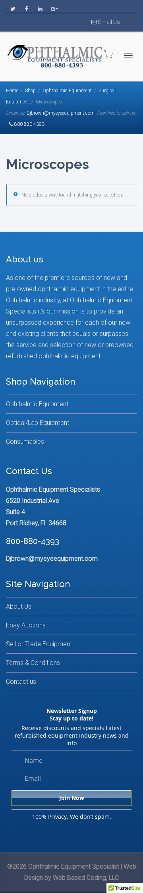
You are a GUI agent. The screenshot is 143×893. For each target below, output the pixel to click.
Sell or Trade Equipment (39, 644)
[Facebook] (26, 6)
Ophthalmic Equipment (67, 90)
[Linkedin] (39, 6)
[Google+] (53, 6)
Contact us (21, 681)
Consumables (25, 441)
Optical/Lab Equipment (37, 423)
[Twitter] (12, 6)
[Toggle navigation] (128, 55)
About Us (18, 606)
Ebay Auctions (26, 625)
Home (12, 90)
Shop (30, 90)
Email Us (108, 22)
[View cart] (108, 54)
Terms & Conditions (33, 663)
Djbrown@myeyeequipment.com (61, 113)
